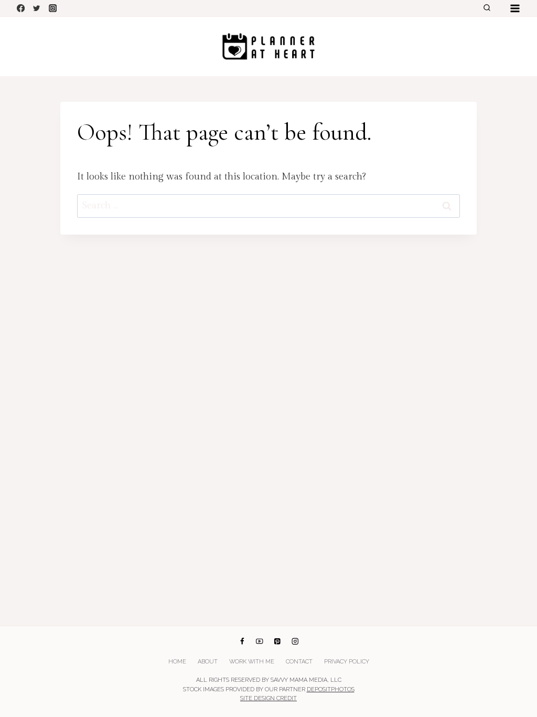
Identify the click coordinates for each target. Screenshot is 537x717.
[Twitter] (37, 8)
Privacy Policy (346, 661)
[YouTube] (260, 641)
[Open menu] (514, 8)
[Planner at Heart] (268, 46)
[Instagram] (53, 8)
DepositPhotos (331, 689)
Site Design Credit (268, 698)
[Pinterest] (277, 641)
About (208, 661)
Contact (299, 661)
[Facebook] (21, 8)
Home (177, 661)
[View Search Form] (487, 8)
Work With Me (251, 661)
